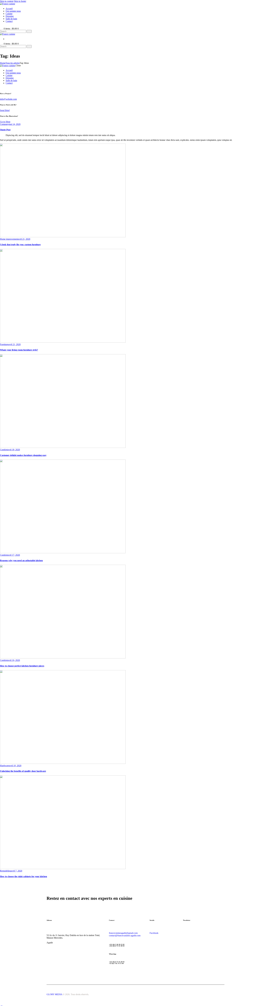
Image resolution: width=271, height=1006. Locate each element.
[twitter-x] (1, 88)
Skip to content (6, 1)
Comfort (3, 449)
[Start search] (29, 31)
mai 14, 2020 (14, 124)
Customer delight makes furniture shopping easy (23, 455)
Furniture (4, 344)
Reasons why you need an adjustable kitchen (21, 560)
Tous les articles (13, 63)
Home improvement (9, 239)
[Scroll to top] (1, 1004)
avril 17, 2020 (13, 555)
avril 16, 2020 (13, 660)
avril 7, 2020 (16, 871)
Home (3, 63)
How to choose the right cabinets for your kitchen (23, 876)
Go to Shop (5, 121)
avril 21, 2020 (24, 239)
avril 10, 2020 (15, 765)
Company (4, 124)
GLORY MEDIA (54, 994)
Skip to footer (20, 1)
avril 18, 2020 (13, 449)
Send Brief (5, 110)
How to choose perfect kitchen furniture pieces (22, 666)
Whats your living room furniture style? (19, 350)
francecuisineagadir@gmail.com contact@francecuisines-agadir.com (124, 934)
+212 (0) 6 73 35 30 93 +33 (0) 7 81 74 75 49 (116, 962)
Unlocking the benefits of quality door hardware (23, 771)
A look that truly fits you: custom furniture (20, 244)
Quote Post (5, 130)
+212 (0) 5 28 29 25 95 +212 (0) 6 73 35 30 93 (116, 945)
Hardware (4, 765)
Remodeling (5, 871)
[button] (1, 26)
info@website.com (8, 99)
